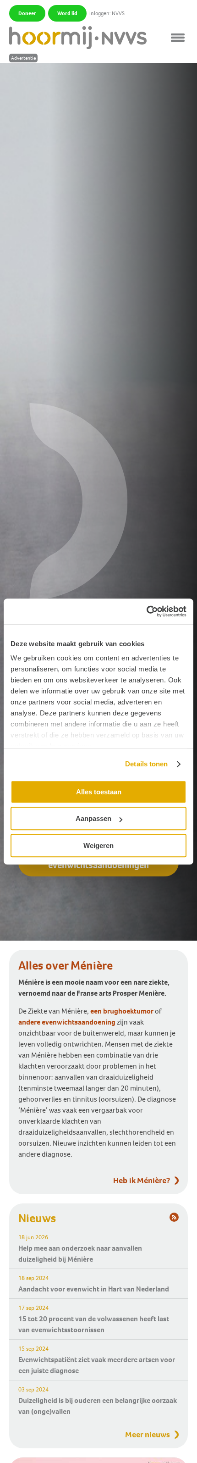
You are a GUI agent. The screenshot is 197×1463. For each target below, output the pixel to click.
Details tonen (146, 764)
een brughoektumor (121, 1011)
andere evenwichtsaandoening (66, 1022)
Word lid (67, 13)
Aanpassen (93, 818)
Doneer (27, 13)
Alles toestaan (98, 792)
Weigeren (98, 845)
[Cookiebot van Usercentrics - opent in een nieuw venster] (146, 611)
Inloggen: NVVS (107, 13)
